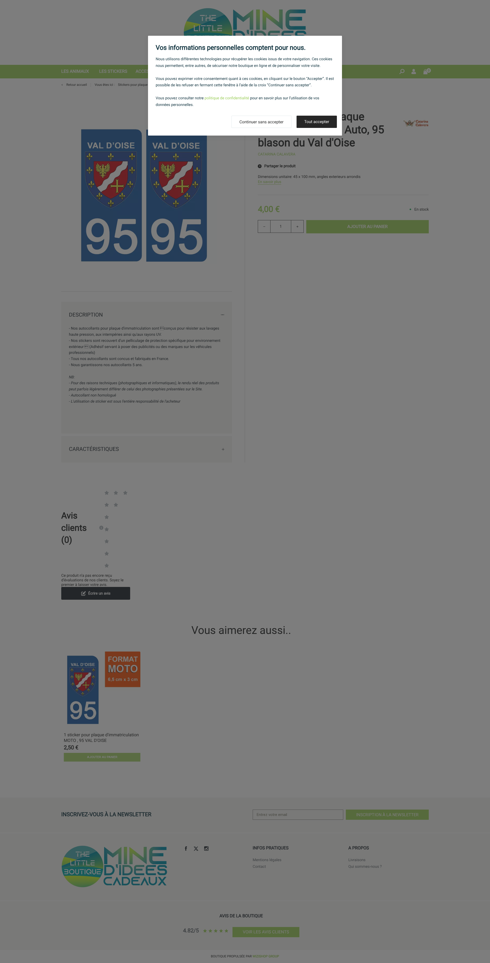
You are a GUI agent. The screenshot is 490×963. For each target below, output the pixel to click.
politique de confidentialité (227, 98)
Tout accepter (316, 121)
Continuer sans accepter (261, 121)
